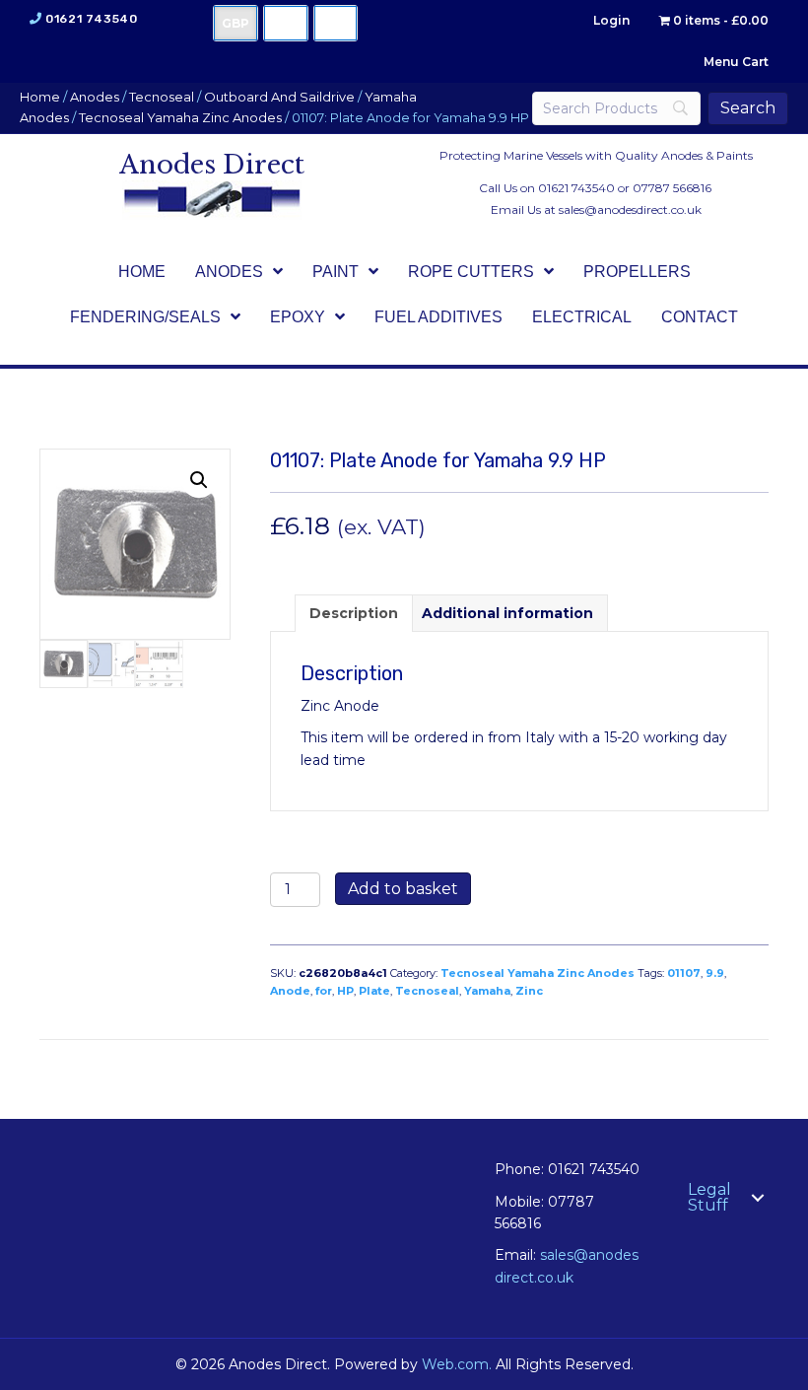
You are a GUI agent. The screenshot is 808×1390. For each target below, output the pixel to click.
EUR (335, 23)
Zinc (529, 991)
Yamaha (487, 991)
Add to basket (403, 888)
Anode (290, 991)
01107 (684, 973)
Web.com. (457, 1364)
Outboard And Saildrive (279, 97)
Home (40, 97)
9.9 (715, 973)
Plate (374, 991)
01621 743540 (91, 19)
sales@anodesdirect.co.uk (630, 209)
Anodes (94, 97)
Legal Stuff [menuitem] (709, 1197)
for (323, 991)
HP (345, 991)
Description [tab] (353, 613)
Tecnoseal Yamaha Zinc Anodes (180, 117)
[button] (199, 480)
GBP (235, 23)
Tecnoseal (161, 97)
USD (286, 23)
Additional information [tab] (507, 613)
